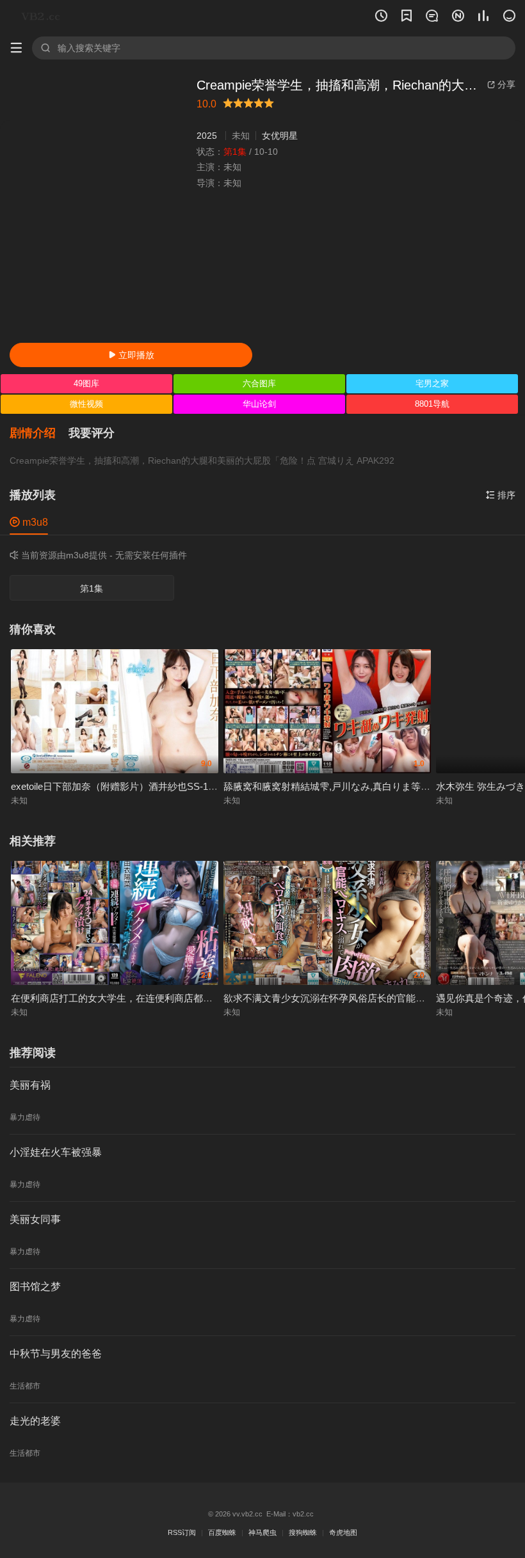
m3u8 (29, 522)
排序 (500, 495)
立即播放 (131, 355)
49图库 (86, 383)
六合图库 (259, 383)
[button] (39, 433)
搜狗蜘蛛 (303, 1532)
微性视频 (86, 404)
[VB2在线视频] (43, 16)
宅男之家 (432, 383)
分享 (501, 84)
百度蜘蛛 (222, 1532)
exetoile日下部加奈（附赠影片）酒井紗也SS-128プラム (129, 786)
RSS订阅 (182, 1532)
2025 (207, 135)
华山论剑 (259, 404)
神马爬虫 (262, 1532)
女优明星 (280, 135)
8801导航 (432, 404)
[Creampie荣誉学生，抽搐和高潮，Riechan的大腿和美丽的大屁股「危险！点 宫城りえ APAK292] (98, 205)
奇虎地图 (343, 1532)
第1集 (91, 588)
